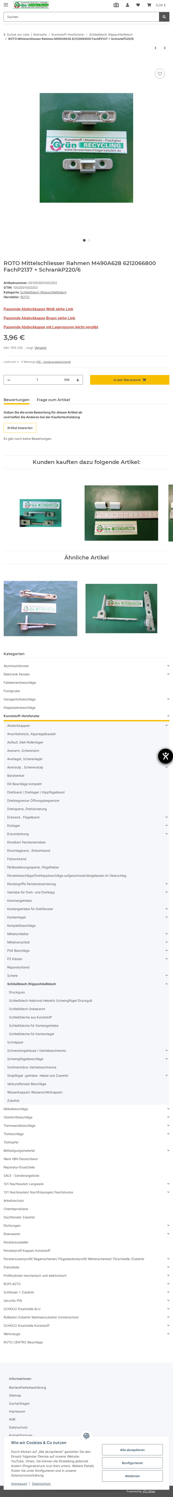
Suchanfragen (19, 1403)
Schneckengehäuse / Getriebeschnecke (36, 1050)
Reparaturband (18, 967)
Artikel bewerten (20, 428)
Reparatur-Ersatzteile (19, 1167)
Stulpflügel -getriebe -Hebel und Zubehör (37, 1075)
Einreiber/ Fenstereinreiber (26, 842)
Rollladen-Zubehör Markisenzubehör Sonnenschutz (41, 1317)
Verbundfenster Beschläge (26, 1084)
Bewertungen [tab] (17, 400)
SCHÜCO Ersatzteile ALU (22, 1309)
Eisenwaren (12, 1234)
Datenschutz (41, 1484)
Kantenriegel (16, 917)
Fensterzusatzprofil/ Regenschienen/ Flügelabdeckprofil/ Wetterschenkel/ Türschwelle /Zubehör (74, 1259)
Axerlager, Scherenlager (25, 759)
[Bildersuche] (116, 5)
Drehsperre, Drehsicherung (27, 809)
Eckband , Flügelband (23, 817)
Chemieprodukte (16, 1209)
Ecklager (13, 825)
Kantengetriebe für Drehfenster (30, 909)
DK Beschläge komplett (24, 784)
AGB (12, 1419)
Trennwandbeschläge (19, 1125)
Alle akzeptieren (132, 1450)
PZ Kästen (14, 959)
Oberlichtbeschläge (18, 1117)
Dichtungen (12, 1225)
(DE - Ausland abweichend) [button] (53, 361)
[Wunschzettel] (138, 4)
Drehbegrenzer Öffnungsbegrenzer (33, 800)
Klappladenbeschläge (20, 707)
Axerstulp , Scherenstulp (25, 767)
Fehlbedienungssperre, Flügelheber (33, 867)
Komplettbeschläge (21, 925)
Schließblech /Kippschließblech (43, 292)
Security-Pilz (13, 1300)
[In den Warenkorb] (7, 62)
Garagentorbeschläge (20, 699)
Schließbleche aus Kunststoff (30, 1017)
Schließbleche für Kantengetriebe (33, 1025)
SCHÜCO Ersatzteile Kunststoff (26, 1325)
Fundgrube (12, 691)
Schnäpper (15, 1042)
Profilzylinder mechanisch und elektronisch (35, 1275)
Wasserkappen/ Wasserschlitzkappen (34, 1092)
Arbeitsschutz (14, 1200)
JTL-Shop (148, 1491)
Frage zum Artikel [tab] (53, 400)
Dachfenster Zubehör (19, 1217)
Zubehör (13, 1100)
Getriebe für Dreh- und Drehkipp (31, 892)
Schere (12, 975)
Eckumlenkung (18, 834)
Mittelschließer (18, 934)
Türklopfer (11, 1142)
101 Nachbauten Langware (23, 1184)
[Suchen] (164, 17)
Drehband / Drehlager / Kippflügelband (36, 792)
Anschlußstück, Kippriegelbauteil (31, 734)
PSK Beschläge (18, 950)
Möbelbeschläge (16, 1109)
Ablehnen (132, 1476)
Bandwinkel (15, 775)
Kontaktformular (20, 1435)
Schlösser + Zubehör (19, 1292)
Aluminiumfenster (16, 666)
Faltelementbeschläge (20, 682)
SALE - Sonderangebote (21, 1175)
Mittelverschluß (18, 942)
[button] (127, 4)
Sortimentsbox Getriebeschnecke (31, 1067)
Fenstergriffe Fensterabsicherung (31, 884)
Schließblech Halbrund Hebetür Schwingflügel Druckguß (50, 1000)
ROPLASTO (12, 1284)
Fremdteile (11, 1267)
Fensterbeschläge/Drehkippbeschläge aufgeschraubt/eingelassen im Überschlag (66, 875)
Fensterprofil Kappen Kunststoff (27, 1250)
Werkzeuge (12, 1334)
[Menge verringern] (9, 379)
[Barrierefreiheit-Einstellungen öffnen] (165, 756)
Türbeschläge (14, 1134)
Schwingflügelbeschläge (25, 1059)
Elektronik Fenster (17, 674)
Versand (40, 348)
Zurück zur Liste (18, 34)
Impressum (19, 1484)
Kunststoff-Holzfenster (22, 716)
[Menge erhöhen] (78, 379)
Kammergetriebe (19, 900)
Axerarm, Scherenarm (23, 750)
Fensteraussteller (16, 1242)
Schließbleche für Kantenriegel (31, 1034)
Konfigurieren (132, 1463)
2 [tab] (88, 240)
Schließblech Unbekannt (27, 1009)
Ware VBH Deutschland (21, 1159)
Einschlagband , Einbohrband (28, 850)
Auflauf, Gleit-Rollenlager (25, 742)
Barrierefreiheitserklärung (27, 1387)
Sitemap (15, 1395)
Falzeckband (16, 859)
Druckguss (17, 992)
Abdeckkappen (18, 725)
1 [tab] (84, 240)
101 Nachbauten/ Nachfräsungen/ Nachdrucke (38, 1192)
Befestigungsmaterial (19, 1150)
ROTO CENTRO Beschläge (23, 1342)
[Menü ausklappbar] (6, 3)
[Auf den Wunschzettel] (160, 74)
